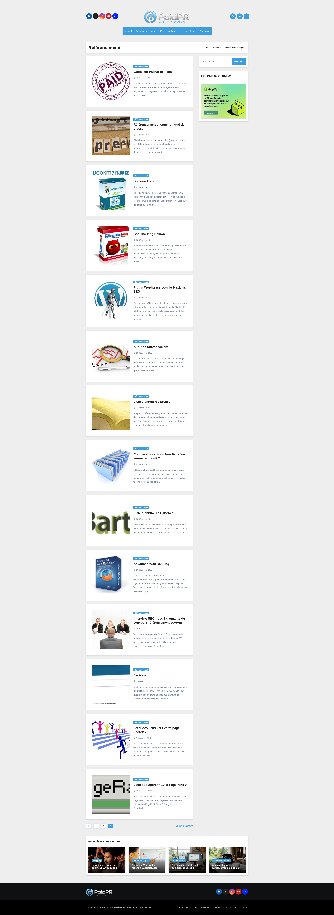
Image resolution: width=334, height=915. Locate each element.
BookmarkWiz (143, 181)
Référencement (141, 66)
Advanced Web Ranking (151, 564)
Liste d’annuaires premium (153, 401)
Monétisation (179, 860)
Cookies (227, 908)
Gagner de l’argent (169, 31)
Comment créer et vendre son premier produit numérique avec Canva (186, 868)
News (153, 31)
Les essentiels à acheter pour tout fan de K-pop (105, 866)
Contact (244, 908)
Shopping (205, 31)
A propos (217, 908)
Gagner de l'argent (141, 860)
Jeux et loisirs (189, 31)
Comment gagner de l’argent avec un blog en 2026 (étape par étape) (225, 868)
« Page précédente (184, 826)
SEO (195, 908)
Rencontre (205, 908)
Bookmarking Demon (149, 234)
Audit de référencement (150, 347)
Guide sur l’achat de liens (152, 72)
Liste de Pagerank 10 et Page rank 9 (160, 785)
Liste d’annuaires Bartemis (153, 513)
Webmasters (185, 908)
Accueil (128, 31)
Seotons (139, 675)
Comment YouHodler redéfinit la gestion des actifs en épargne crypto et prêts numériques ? (147, 869)
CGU (236, 908)
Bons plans (141, 31)
